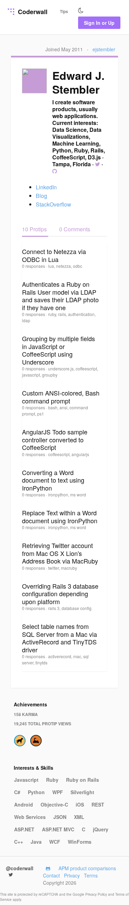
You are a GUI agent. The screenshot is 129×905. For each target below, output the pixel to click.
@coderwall (19, 868)
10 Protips (35, 229)
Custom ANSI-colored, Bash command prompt (60, 396)
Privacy (72, 875)
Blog (41, 196)
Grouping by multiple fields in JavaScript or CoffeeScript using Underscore (58, 350)
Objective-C (54, 804)
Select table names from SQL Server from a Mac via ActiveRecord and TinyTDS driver (59, 638)
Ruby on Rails (82, 779)
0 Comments (74, 229)
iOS (80, 804)
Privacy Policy (96, 894)
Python (36, 792)
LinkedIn (46, 187)
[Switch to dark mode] (80, 10)
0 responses (34, 266)
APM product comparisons (87, 868)
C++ (18, 841)
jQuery (100, 829)
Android (23, 804)
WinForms (80, 841)
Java (36, 841)
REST (98, 804)
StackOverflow (53, 204)
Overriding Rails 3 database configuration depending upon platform (60, 593)
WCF (54, 841)
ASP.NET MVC (58, 829)
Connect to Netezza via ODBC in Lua (54, 255)
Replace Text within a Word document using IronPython (59, 516)
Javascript (26, 779)
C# (17, 792)
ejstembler (104, 49)
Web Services (30, 816)
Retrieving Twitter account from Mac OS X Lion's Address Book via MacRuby (60, 553)
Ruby (52, 779)
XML (79, 816)
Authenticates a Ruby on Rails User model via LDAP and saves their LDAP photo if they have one (60, 296)
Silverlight (82, 792)
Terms (91, 875)
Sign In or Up (99, 22)
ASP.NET (24, 829)
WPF (57, 792)
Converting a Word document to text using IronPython (53, 480)
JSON (59, 816)
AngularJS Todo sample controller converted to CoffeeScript (54, 439)
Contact (51, 875)
